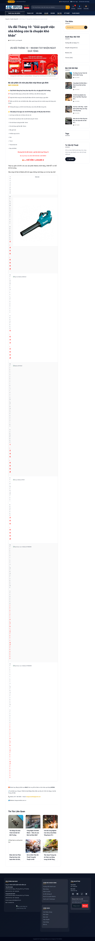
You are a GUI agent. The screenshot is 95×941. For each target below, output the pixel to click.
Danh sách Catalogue (49, 899)
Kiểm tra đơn (46, 891)
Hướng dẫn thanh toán (49, 886)
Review (67, 52)
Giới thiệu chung (47, 912)
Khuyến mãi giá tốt (14, 19)
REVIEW (53, 13)
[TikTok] (81, 894)
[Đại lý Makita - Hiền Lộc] (14, 7)
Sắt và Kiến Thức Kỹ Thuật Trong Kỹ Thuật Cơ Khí (32, 857)
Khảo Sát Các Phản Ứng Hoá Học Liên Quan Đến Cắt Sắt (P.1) (80, 120)
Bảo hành (45, 914)
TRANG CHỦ (30, 13)
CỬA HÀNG (39, 13)
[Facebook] (73, 894)
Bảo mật (45, 917)
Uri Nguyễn (19, 40)
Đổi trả (45, 924)
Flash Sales (75, 13)
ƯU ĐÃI (46, 13)
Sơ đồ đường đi (47, 894)
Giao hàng (46, 922)
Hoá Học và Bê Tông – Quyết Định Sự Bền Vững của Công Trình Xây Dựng (80, 108)
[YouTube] (77, 894)
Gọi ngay (71, 159)
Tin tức (67, 57)
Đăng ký (85, 906)
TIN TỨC (59, 13)
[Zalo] (86, 894)
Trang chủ (7, 19)
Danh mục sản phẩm (14, 13)
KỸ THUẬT (67, 13)
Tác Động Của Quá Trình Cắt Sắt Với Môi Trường (14, 833)
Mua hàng (46, 889)
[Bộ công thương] (22, 907)
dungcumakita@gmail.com (33, 796)
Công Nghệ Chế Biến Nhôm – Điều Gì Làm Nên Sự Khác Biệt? (33, 833)
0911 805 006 (11, 1)
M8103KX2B (13, 85)
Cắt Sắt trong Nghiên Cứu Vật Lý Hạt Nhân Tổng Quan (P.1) (50, 833)
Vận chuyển (46, 919)
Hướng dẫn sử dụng (70, 43)
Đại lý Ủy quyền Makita (49, 896)
